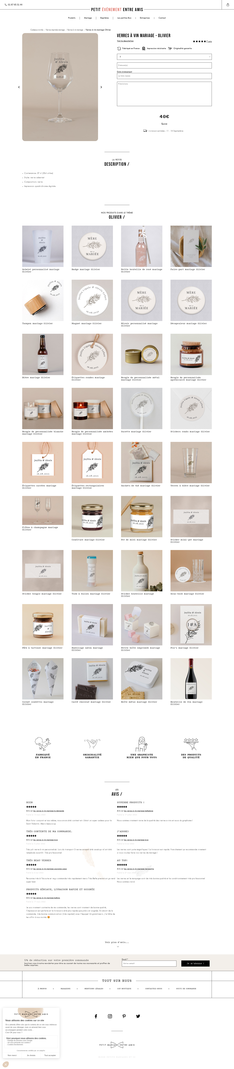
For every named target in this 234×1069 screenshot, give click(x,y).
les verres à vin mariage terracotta (139, 869)
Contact (162, 18)
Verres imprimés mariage (55, 30)
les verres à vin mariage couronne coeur (50, 869)
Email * (125, 959)
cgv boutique (124, 989)
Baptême (104, 18)
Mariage (88, 18)
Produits (71, 18)
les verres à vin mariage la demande (48, 811)
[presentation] (18, 87)
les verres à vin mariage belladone (138, 811)
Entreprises (145, 18)
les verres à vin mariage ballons (46, 898)
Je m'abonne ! (195, 963)
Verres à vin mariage (75, 30)
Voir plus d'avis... (117, 942)
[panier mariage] (228, 4)
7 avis (209, 42)
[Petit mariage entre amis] (117, 9)
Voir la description (125, 41)
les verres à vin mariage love (45, 840)
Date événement (124, 72)
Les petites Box (124, 18)
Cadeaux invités (37, 30)
